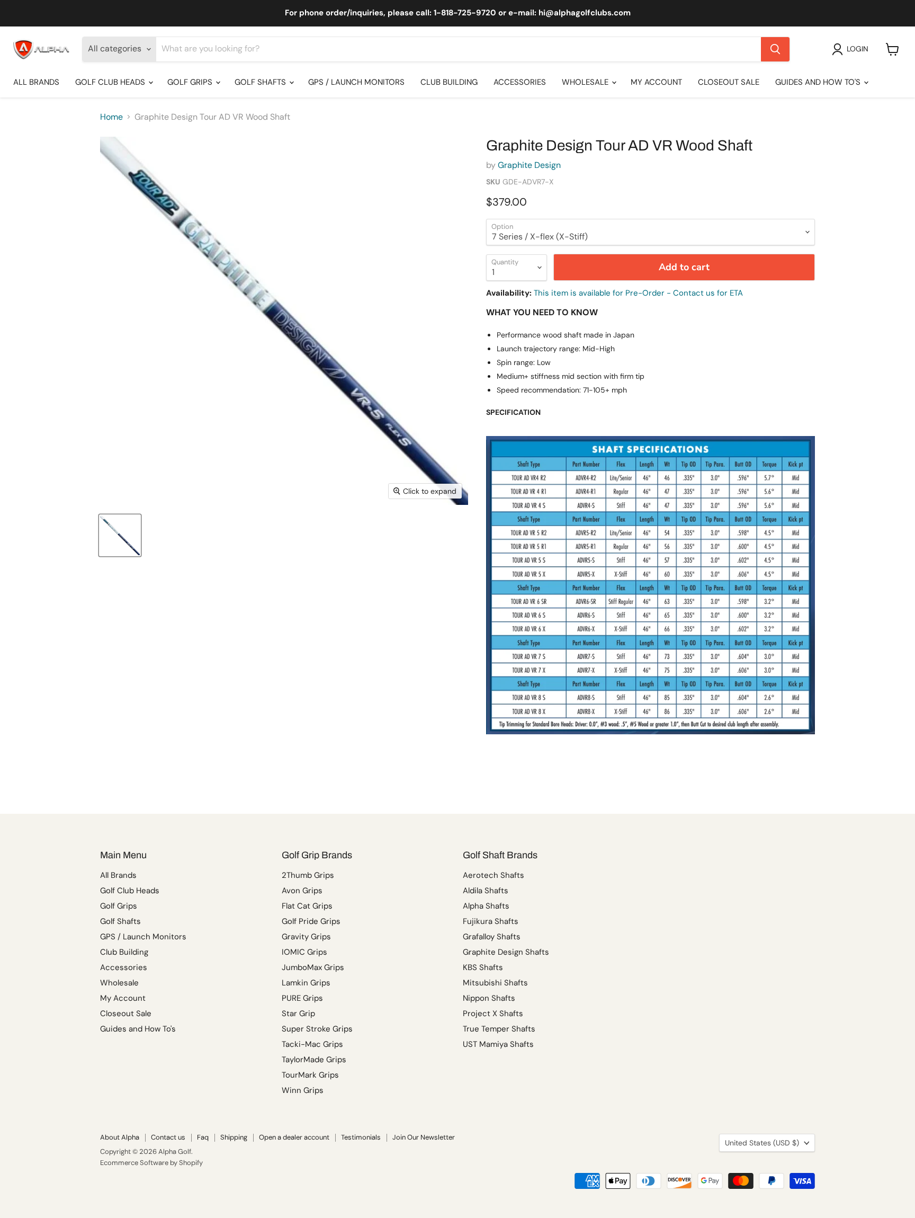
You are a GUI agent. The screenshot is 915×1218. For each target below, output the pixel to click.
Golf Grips (190, 82)
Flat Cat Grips (307, 906)
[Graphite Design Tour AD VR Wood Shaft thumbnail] (120, 535)
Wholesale (586, 82)
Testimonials (361, 1137)
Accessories (520, 82)
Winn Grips (303, 1090)
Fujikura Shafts (490, 921)
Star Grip (298, 1013)
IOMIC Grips (304, 952)
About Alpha (119, 1137)
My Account (656, 82)
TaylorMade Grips (314, 1059)
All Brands (36, 82)
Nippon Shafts (489, 998)
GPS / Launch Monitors (356, 82)
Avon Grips (302, 890)
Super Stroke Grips (317, 1029)
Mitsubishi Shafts (495, 982)
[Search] (775, 49)
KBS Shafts (483, 967)
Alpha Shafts (486, 906)
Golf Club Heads (111, 82)
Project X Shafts (493, 1013)
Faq (203, 1137)
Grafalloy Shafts (492, 936)
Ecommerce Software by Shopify (151, 1162)
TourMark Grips (310, 1075)
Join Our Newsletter (423, 1137)
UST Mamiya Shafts (498, 1044)
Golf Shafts (261, 82)
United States (762, 1143)
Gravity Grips (306, 936)
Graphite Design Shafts (506, 952)
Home (111, 117)
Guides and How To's (819, 82)
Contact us (168, 1137)
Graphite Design (529, 165)
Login (857, 49)
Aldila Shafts (485, 890)
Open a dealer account (294, 1137)
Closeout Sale (728, 82)
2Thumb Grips (308, 875)
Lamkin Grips (306, 982)
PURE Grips (302, 998)
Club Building (449, 82)
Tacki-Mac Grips (312, 1044)
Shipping (233, 1137)
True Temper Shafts (499, 1029)
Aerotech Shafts (493, 875)
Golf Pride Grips (311, 921)
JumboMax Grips (313, 967)
